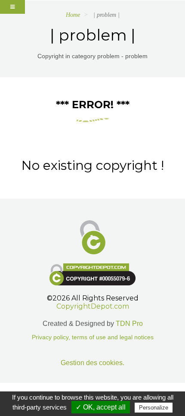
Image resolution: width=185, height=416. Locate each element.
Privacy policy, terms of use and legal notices (93, 337)
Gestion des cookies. (92, 362)
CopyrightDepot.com (92, 306)
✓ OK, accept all (101, 407)
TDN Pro (129, 323)
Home (73, 15)
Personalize (153, 407)
